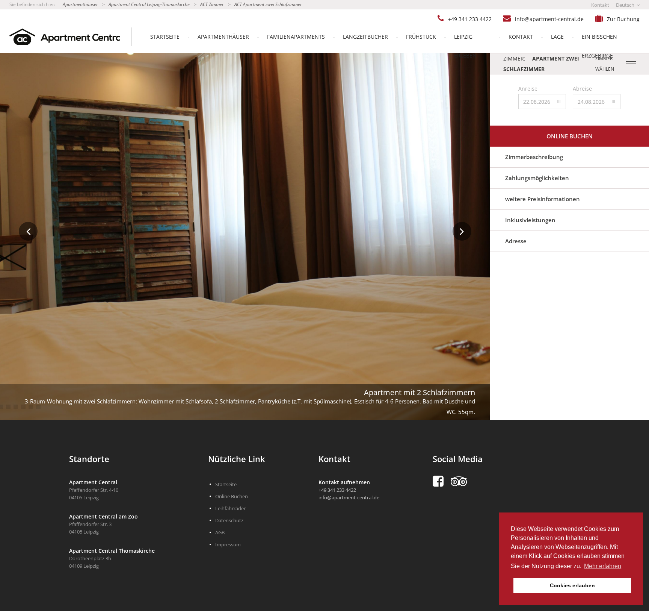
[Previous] (28, 231)
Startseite (165, 36)
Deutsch (625, 5)
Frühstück (421, 36)
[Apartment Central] (60, 37)
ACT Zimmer (212, 4)
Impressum (228, 544)
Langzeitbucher (365, 36)
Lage (557, 36)
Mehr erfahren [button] (602, 566)
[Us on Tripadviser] (462, 481)
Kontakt (600, 5)
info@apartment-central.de (549, 19)
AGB (220, 532)
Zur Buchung (623, 19)
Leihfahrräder (230, 508)
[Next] (462, 231)
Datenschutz (229, 520)
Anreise (527, 88)
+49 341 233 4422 (470, 19)
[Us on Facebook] (442, 481)
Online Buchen (569, 136)
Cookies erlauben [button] (572, 585)
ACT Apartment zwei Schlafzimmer (268, 4)
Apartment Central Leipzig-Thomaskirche (149, 4)
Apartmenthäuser (80, 4)
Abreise (582, 88)
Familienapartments (296, 36)
